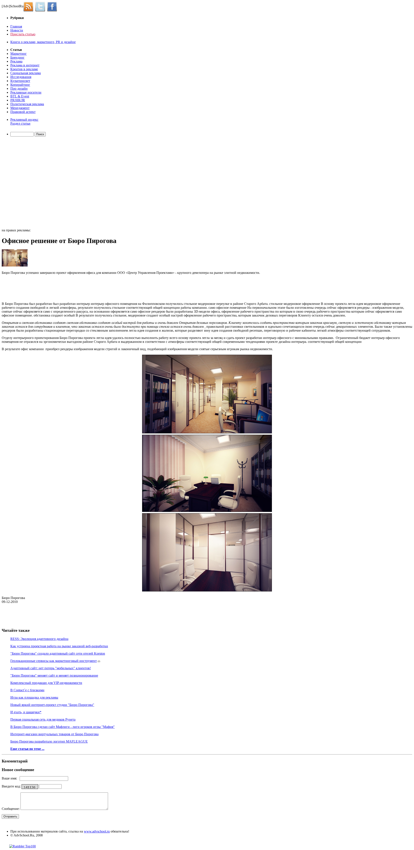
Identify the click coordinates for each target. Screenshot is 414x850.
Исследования (20, 77)
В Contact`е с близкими (27, 690)
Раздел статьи (20, 123)
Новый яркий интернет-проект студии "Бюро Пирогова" (52, 705)
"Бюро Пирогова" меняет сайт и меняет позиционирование (54, 675)
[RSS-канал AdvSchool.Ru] (29, 6)
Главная (16, 26)
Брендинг (17, 57)
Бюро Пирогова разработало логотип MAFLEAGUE (49, 741)
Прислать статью (22, 34)
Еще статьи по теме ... (27, 749)
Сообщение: (11, 809)
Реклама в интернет (24, 65)
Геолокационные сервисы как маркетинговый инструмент (53, 661)
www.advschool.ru (97, 831)
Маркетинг (18, 53)
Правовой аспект (23, 112)
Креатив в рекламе (24, 69)
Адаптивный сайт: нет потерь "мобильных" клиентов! (50, 668)
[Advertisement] (26, 183)
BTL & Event (19, 96)
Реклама (16, 61)
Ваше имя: (11, 778)
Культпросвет (20, 81)
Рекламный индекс (24, 119)
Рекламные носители (25, 92)
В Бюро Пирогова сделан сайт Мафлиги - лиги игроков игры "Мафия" (62, 727)
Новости (16, 30)
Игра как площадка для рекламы (34, 697)
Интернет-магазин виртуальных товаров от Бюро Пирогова (54, 734)
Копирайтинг (20, 84)
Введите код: (12, 786)
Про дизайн (19, 88)
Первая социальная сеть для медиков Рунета (42, 719)
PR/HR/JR (17, 100)
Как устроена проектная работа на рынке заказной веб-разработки (59, 646)
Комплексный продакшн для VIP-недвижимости (46, 683)
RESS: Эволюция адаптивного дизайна (39, 639)
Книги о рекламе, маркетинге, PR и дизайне (43, 42)
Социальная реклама (25, 73)
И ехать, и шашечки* (25, 712)
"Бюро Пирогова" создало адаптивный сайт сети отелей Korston (57, 653)
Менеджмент (20, 108)
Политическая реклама (27, 104)
